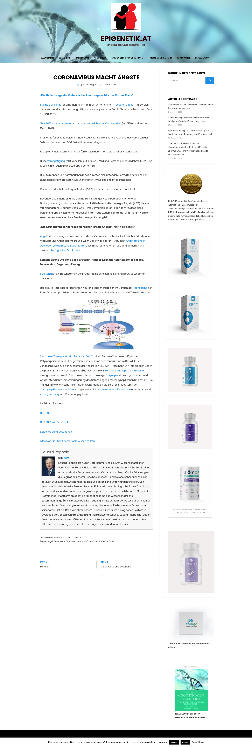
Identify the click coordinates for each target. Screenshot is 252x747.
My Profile (183, 57)
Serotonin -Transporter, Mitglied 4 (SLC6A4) (66, 356)
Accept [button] (174, 742)
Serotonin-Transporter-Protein (91, 541)
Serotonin (46, 273)
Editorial (64, 57)
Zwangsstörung (49, 394)
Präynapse (112, 375)
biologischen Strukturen (65, 250)
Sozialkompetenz (77, 245)
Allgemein (47, 57)
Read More (198, 742)
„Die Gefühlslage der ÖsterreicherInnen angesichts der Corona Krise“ (86, 95)
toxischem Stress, (106, 389)
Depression (124, 389)
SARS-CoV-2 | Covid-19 (71, 537)
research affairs (124, 104)
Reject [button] (185, 742)
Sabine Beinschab (50, 104)
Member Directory (161, 57)
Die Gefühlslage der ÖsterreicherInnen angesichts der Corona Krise (80, 123)
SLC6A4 (110, 541)
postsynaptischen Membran (57, 389)
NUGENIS (45, 413)
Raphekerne (140, 287)
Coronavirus (59, 541)
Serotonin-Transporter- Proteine (124, 370)
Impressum (82, 57)
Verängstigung (56, 161)
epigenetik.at (126, 39)
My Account (203, 57)
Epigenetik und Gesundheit (128, 57)
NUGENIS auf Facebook (54, 422)
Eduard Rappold (55, 452)
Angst (43, 236)
